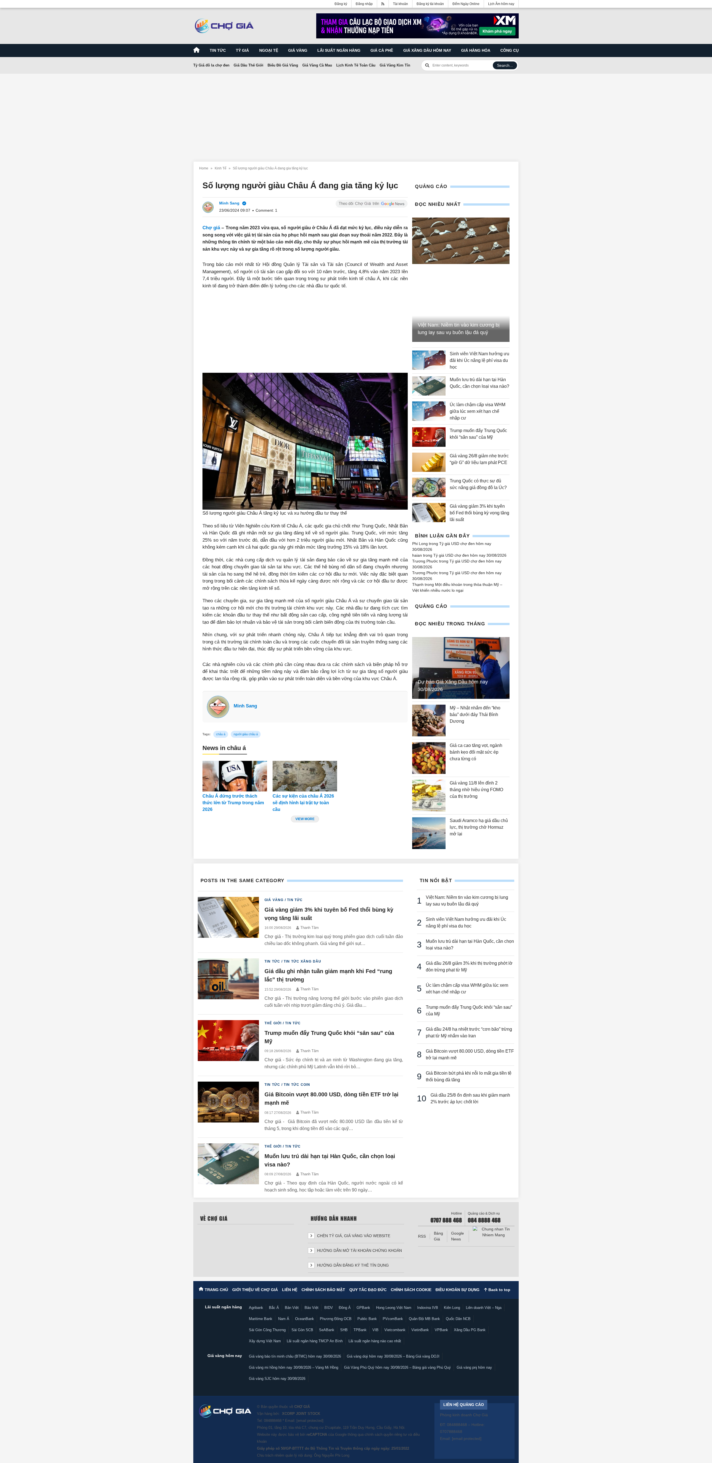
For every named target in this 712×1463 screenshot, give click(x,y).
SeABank (326, 1330)
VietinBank (420, 1330)
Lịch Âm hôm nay (501, 4)
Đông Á (345, 1308)
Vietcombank (395, 1330)
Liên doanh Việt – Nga (483, 1308)
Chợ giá (211, 227)
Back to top (498, 1289)
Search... (505, 65)
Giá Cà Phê (381, 50)
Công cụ (509, 50)
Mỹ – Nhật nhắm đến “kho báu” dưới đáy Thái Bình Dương (475, 714)
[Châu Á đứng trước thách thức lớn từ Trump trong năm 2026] (234, 776)
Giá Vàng (274, 900)
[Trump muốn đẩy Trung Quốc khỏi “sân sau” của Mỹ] (429, 436)
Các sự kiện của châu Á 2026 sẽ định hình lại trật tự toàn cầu (303, 803)
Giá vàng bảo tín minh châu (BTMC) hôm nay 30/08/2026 (295, 1356)
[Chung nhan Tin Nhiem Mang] (494, 1232)
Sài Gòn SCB (302, 1330)
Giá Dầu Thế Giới (248, 65)
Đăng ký (341, 4)
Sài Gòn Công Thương (267, 1330)
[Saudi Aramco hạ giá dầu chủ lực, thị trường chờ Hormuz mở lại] (429, 833)
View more (305, 819)
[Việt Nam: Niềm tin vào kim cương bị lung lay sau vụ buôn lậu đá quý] (461, 241)
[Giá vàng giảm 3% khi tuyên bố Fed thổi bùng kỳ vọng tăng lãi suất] (429, 513)
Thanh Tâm (309, 928)
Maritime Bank (260, 1319)
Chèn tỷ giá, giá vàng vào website (353, 1235)
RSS (422, 1236)
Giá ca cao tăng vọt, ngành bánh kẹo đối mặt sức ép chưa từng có (476, 752)
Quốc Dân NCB (458, 1319)
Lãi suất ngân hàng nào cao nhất (374, 1341)
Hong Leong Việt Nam (393, 1308)
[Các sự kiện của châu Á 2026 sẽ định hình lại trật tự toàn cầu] (305, 776)
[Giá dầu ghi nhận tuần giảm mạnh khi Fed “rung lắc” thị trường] (228, 983)
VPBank (441, 1330)
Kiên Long (452, 1308)
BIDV (328, 1308)
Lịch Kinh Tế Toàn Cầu (355, 65)
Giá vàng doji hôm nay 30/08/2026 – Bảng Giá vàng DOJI (393, 1356)
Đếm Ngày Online (466, 4)
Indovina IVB (427, 1308)
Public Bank (367, 1319)
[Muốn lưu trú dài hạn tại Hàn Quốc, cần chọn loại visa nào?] (429, 386)
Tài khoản (400, 4)
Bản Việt (292, 1308)
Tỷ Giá (242, 50)
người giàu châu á (246, 734)
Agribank (256, 1308)
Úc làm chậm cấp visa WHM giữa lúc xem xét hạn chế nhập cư (477, 411)
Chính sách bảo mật (323, 1289)
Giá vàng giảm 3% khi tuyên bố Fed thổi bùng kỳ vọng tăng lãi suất (479, 513)
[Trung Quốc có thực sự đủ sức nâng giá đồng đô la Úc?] (429, 487)
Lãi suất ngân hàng (338, 50)
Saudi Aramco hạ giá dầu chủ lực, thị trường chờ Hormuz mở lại (479, 827)
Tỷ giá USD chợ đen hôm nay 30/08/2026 (469, 555)
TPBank (360, 1330)
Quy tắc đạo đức (368, 1289)
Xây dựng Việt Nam (265, 1341)
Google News (457, 1236)
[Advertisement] (356, 114)
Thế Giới (273, 1023)
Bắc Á (274, 1308)
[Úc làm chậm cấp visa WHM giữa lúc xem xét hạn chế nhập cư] (429, 411)
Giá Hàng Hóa (475, 50)
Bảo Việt (311, 1308)
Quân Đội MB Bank (424, 1319)
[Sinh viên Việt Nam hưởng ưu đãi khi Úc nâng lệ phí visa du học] (429, 361)
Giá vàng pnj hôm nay (474, 1367)
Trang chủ (216, 1289)
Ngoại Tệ (268, 50)
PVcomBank (393, 1319)
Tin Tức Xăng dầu (302, 961)
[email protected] (309, 1420)
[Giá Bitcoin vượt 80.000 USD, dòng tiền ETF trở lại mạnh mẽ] (228, 1107)
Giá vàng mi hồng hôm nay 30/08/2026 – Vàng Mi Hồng (293, 1367)
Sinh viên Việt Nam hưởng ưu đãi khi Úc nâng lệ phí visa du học (479, 360)
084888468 (272, 1420)
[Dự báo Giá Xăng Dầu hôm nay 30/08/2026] (461, 668)
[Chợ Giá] (224, 26)
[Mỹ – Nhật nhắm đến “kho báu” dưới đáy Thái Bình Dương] (429, 720)
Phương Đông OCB (336, 1319)
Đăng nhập (364, 4)
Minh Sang (245, 706)
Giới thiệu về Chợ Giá (255, 1289)
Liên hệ (289, 1289)
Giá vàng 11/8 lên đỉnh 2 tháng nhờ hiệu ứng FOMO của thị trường (476, 790)
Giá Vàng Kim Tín (395, 65)
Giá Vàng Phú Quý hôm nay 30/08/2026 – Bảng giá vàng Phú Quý (397, 1367)
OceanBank (304, 1319)
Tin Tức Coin (297, 1085)
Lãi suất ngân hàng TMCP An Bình (315, 1341)
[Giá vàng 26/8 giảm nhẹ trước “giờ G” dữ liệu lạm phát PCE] (429, 462)
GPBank (363, 1308)
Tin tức (218, 50)
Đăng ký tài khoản (430, 4)
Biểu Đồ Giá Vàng (283, 65)
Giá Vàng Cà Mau (317, 65)
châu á (220, 734)
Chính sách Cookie (411, 1289)
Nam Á (283, 1319)
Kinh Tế (220, 168)
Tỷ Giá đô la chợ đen (211, 65)
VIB (375, 1330)
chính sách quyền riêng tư (386, 1434)
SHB (344, 1330)
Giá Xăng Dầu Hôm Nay (427, 50)
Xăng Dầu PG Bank (470, 1330)
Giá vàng (297, 50)
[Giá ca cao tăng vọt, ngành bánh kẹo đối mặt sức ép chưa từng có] (429, 758)
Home (203, 168)
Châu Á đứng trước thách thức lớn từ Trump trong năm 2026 (233, 803)
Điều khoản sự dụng (457, 1289)
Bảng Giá (438, 1236)
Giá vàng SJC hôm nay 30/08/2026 (277, 1378)
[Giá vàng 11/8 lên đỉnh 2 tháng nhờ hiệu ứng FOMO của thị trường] (429, 795)
